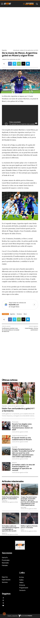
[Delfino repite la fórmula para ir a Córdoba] (29, 518)
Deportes (4, 50)
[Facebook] (10, 64)
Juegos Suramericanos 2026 (19, 435)
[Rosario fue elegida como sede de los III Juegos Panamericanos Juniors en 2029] (6, 425)
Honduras (19, 314)
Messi (25, 314)
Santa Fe (14, 462)
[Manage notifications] (4, 613)
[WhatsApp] (19, 64)
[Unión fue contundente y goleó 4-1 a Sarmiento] (18, 393)
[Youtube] (3, 605)
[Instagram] (3, 600)
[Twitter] (14, 64)
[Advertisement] (20, 28)
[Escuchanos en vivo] (28, 3)
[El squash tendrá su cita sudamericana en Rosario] (6, 439)
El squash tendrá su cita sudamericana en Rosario (22, 438)
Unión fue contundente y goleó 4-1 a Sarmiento (10, 498)
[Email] (23, 64)
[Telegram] (28, 64)
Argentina (12, 314)
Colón (22, 529)
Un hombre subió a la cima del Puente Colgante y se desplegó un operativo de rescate (23, 467)
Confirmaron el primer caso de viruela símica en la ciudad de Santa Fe (10, 330)
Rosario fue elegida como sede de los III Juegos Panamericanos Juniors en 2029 (22, 427)
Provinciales (15, 422)
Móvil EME (14, 447)
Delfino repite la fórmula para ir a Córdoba (29, 526)
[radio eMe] (7, 3)
